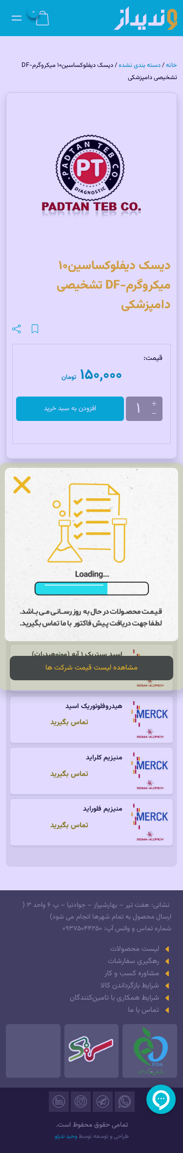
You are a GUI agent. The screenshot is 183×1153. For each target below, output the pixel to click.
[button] (22, 485)
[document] (91, 576)
